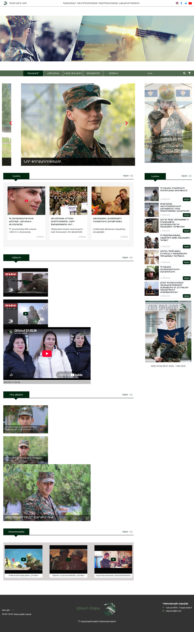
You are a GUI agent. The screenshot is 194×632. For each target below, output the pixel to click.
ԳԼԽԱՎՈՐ (33, 73)
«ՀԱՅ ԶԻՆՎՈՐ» (73, 73)
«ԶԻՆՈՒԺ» (53, 73)
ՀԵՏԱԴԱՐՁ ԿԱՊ (18, 3)
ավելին (126, 176)
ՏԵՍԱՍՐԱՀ (93, 73)
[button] (126, 123)
